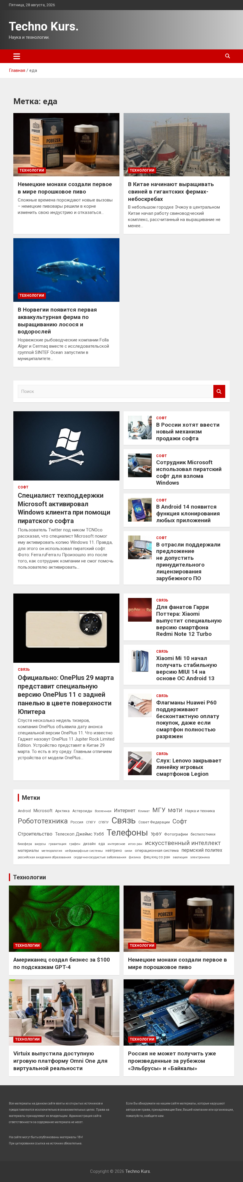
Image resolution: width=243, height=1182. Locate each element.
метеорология (51, 851)
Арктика (62, 811)
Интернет (124, 810)
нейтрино (113, 851)
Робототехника (43, 821)
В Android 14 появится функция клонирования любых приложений (188, 513)
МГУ (158, 810)
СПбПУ (103, 822)
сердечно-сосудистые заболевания (100, 857)
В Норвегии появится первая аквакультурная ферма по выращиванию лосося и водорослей (57, 320)
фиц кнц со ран (156, 857)
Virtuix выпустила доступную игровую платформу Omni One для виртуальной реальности (60, 1060)
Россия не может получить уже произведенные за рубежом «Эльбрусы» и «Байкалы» (172, 1060)
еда (101, 844)
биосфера (25, 844)
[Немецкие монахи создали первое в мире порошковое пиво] (66, 145)
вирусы (40, 844)
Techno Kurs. (44, 26)
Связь (24, 669)
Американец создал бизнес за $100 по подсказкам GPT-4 (61, 963)
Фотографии (176, 834)
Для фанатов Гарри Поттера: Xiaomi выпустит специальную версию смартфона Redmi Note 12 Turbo (189, 620)
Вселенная (103, 811)
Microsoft (42, 810)
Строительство (35, 834)
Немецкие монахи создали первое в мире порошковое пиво (65, 188)
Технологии (32, 170)
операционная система (157, 850)
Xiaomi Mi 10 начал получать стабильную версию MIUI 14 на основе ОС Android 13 (186, 668)
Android (24, 811)
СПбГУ (91, 822)
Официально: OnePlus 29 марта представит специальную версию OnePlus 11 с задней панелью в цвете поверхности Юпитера (66, 694)
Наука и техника (200, 810)
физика (135, 857)
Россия (77, 822)
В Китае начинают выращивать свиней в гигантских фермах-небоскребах (171, 191)
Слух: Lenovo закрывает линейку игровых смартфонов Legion (189, 767)
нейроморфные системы (84, 851)
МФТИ (175, 810)
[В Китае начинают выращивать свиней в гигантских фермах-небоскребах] (176, 145)
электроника (200, 857)
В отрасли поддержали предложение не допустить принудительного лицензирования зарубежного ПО (188, 561)
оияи (128, 851)
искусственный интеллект (183, 842)
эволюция (180, 857)
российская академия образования (44, 857)
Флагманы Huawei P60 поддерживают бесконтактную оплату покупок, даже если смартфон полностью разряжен (187, 719)
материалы (28, 850)
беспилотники (203, 834)
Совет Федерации (154, 822)
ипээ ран (135, 844)
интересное (116, 844)
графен (74, 844)
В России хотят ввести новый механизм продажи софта (188, 431)
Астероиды (82, 811)
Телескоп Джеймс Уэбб (79, 834)
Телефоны (127, 833)
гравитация (57, 844)
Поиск (219, 391)
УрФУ (156, 834)
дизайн (89, 844)
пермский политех (201, 850)
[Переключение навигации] (17, 56)
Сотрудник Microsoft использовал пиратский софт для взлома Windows (189, 472)
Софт (23, 487)
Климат (144, 811)
